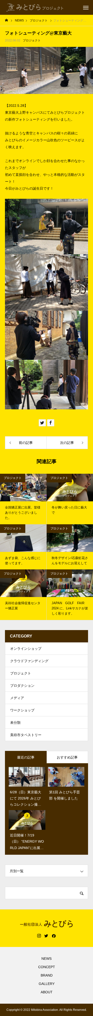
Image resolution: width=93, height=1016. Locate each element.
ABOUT (47, 992)
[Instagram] (39, 935)
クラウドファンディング (29, 661)
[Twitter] (46, 935)
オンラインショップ (25, 649)
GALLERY (47, 983)
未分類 (15, 723)
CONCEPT (46, 967)
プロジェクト (32, 40)
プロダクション (22, 686)
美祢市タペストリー (25, 735)
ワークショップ (22, 710)
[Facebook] (54, 935)
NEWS (46, 958)
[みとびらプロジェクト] (35, 7)
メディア (17, 698)
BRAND (47, 975)
